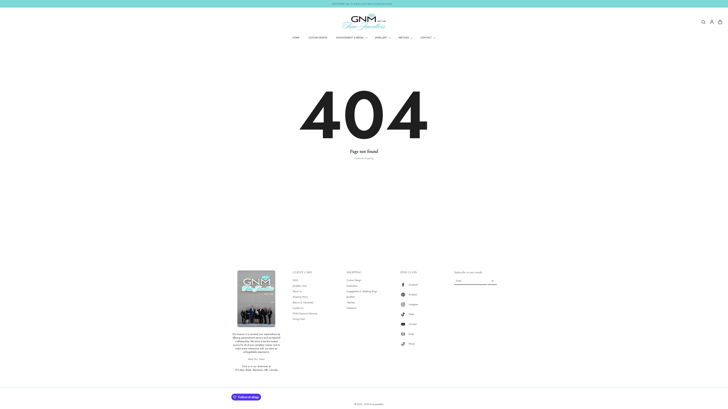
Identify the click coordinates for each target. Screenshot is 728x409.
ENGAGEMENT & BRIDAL (350, 37)
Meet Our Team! (256, 359)
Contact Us (298, 308)
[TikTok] (404, 314)
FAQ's (295, 280)
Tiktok (411, 314)
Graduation (352, 285)
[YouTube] (404, 324)
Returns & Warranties (303, 302)
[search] (703, 22)
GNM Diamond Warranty (305, 313)
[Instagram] (404, 304)
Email (411, 334)
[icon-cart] (720, 22)
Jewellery (351, 297)
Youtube (413, 324)
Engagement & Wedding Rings (362, 291)
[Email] (404, 334)
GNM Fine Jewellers (374, 404)
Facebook (413, 284)
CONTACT (426, 37)
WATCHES (403, 37)
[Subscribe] (492, 281)
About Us (297, 291)
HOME (296, 37)
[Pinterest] (404, 294)
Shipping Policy (300, 297)
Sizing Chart (299, 319)
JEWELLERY (381, 37)
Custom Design (354, 280)
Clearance (351, 308)
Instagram (413, 304)
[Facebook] (404, 285)
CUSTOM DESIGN (317, 37)
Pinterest (413, 294)
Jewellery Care (299, 285)
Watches (351, 302)
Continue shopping (364, 158)
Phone (412, 343)
